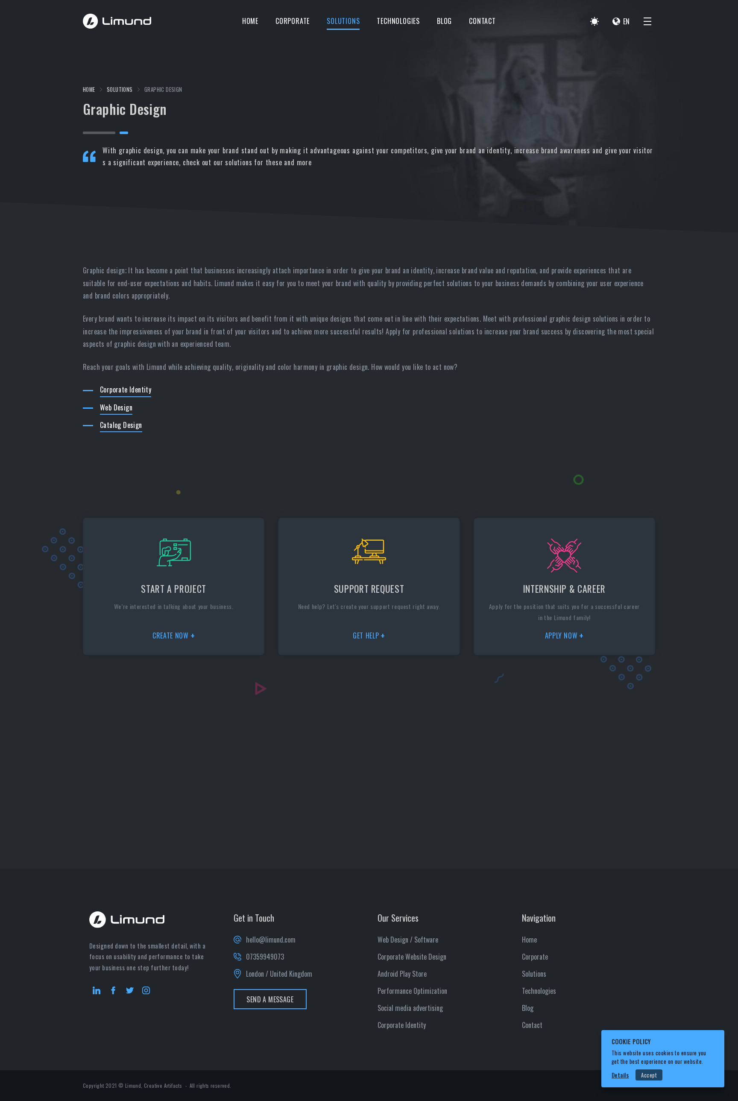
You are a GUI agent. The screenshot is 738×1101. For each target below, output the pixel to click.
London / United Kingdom (279, 974)
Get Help (366, 635)
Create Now (170, 635)
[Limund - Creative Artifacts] (117, 21)
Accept (649, 1075)
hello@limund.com (271, 939)
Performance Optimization (412, 991)
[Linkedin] (96, 990)
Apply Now (561, 635)
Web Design (116, 407)
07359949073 (265, 957)
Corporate (292, 21)
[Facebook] (113, 990)
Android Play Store (402, 974)
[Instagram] (146, 990)
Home (250, 21)
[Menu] (647, 21)
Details (620, 1075)
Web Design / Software (408, 939)
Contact (482, 21)
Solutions (343, 21)
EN (626, 21)
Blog (444, 21)
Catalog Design (121, 425)
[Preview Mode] (594, 21)
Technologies (398, 21)
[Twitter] (130, 990)
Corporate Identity (125, 389)
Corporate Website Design (412, 957)
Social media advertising (410, 1008)
